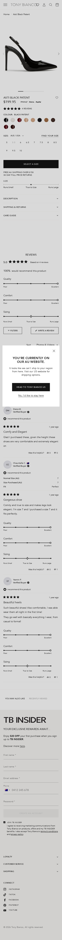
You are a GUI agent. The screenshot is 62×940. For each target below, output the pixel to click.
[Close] (54, 350)
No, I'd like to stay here (31, 395)
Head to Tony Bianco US (31, 387)
